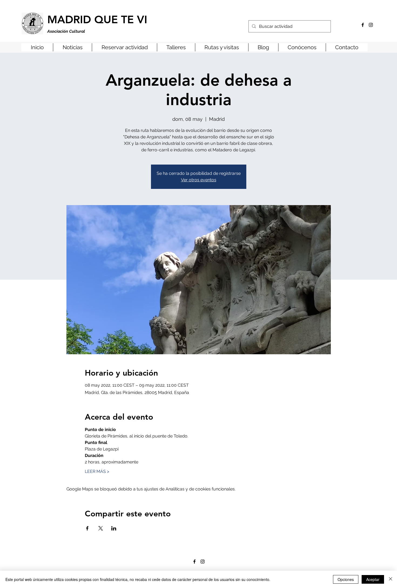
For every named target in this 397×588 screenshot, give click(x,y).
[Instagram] (371, 25)
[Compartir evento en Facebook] (87, 528)
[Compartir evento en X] (100, 528)
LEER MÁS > (97, 471)
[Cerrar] (390, 579)
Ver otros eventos (198, 179)
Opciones (346, 579)
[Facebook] (362, 25)
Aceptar (372, 579)
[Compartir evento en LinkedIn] (113, 528)
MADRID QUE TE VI (97, 19)
